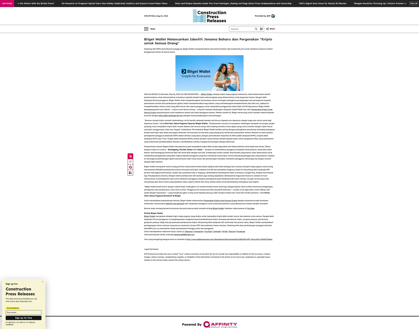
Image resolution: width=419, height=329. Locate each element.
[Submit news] (130, 156)
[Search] (256, 28)
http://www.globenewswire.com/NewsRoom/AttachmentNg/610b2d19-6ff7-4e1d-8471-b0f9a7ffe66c (229, 239)
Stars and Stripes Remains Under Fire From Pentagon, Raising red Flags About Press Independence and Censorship (233, 3)
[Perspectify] (130, 161)
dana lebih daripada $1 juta (171, 115)
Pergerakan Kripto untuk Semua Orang (220, 200)
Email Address (13, 308)
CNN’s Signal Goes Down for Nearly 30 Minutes (322, 3)
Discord (232, 231)
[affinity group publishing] (130, 167)
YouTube (250, 208)
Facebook (241, 231)
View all (413, 3)
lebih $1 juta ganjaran (175, 204)
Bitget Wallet (206, 94)
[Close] (43, 282)
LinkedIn (217, 231)
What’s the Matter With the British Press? (33, 3)
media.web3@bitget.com (183, 234)
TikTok (225, 231)
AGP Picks (7, 3)
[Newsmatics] (130, 172)
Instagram (198, 231)
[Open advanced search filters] (261, 28)
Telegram (189, 231)
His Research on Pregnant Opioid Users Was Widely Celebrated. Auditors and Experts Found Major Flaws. (115, 3)
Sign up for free (23, 317)
